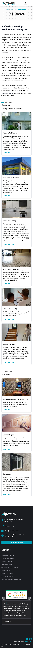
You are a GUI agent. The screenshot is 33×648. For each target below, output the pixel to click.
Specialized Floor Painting (9, 567)
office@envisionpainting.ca (12, 531)
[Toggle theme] (25, 2)
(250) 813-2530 (9, 526)
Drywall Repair (5, 570)
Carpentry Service (7, 576)
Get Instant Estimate (16, 542)
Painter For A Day (6, 564)
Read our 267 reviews (18, 597)
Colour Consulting (7, 573)
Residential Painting (7, 555)
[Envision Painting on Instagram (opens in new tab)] (30, 639)
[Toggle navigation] (30, 3)
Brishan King (28, 641)
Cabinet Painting (6, 561)
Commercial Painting (7, 558)
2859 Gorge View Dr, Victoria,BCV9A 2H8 (13, 521)
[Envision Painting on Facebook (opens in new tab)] (27, 639)
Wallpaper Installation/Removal (11, 579)
